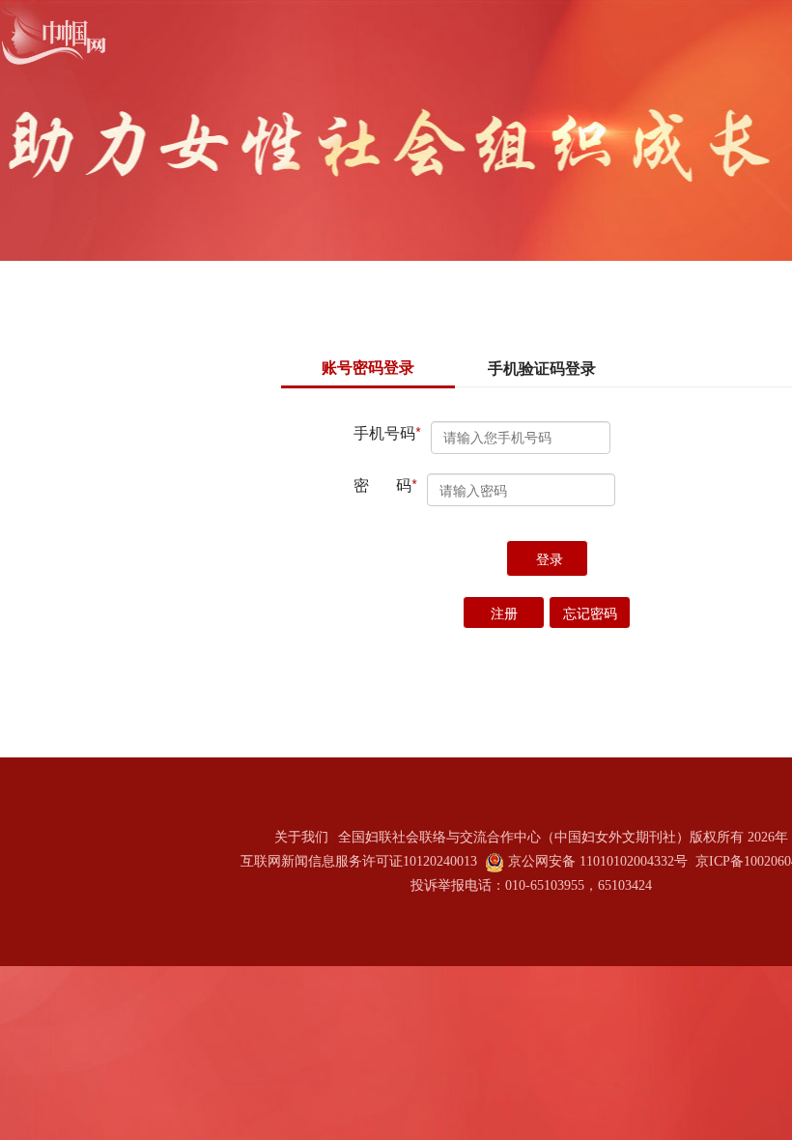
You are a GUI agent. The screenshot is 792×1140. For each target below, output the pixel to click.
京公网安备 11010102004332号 (598, 861)
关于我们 (301, 837)
